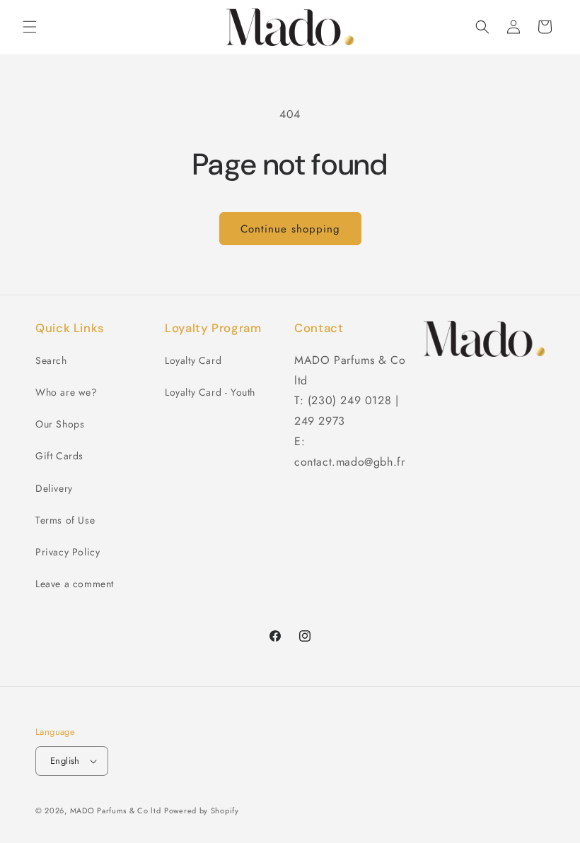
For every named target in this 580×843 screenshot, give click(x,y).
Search (51, 360)
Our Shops (59, 424)
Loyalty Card (193, 360)
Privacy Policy (67, 552)
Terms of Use (65, 520)
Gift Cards (59, 456)
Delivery (54, 488)
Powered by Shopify (201, 810)
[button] (29, 26)
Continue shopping (290, 229)
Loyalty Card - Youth (210, 392)
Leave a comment (74, 584)
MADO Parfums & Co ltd (115, 810)
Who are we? (66, 392)
